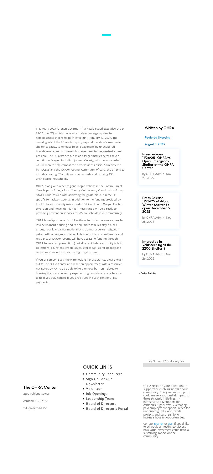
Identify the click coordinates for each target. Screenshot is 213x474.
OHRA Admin (155, 174)
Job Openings (97, 393)
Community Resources (104, 374)
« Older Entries (147, 273)
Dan (170, 423)
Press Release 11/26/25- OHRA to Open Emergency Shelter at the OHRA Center (158, 161)
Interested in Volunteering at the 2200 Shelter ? (157, 245)
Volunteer (94, 388)
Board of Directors (101, 403)
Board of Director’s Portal (107, 408)
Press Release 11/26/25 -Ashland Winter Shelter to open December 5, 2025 (156, 205)
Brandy (158, 423)
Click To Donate (166, 375)
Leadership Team (100, 398)
